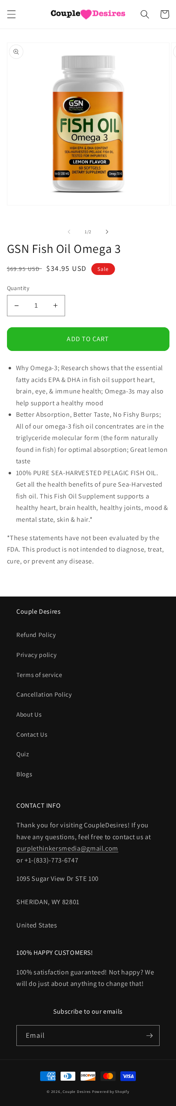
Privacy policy (36, 654)
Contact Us (31, 734)
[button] (11, 14)
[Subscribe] (149, 1035)
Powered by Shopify (110, 1091)
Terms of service (39, 674)
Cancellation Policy (44, 694)
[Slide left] (69, 232)
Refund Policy (36, 634)
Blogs (24, 774)
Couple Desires (77, 1091)
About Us (28, 714)
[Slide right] (107, 232)
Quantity (18, 288)
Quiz (22, 754)
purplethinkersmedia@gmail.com (67, 848)
